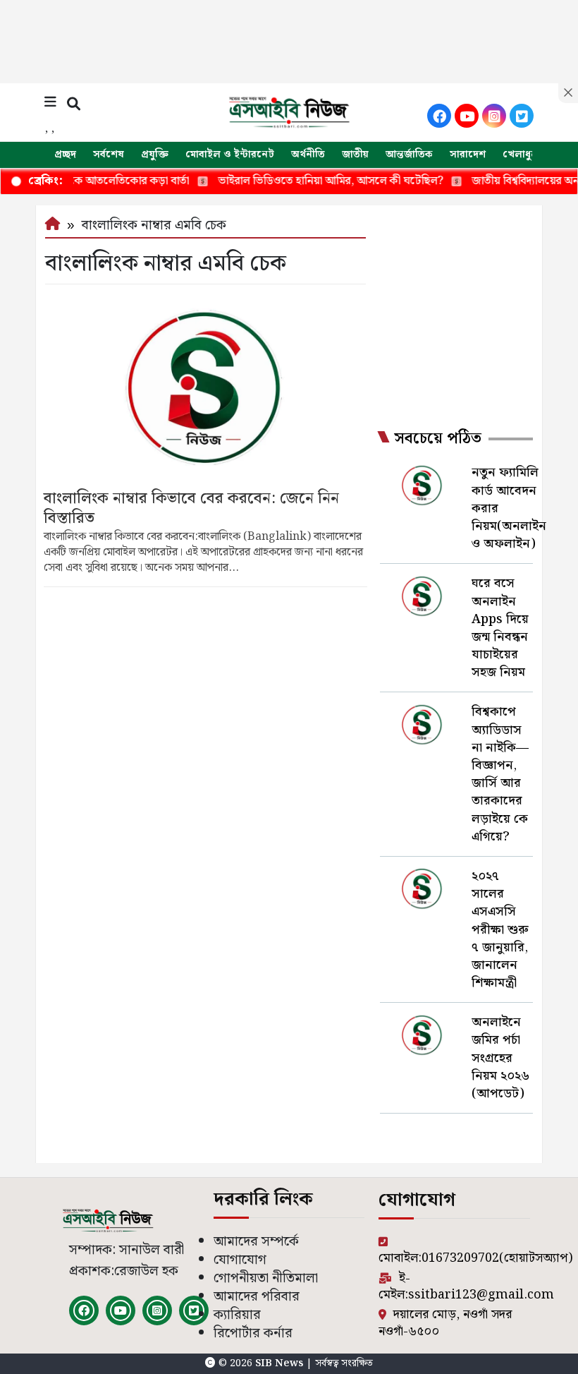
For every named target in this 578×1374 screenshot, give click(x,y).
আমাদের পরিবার (257, 1297)
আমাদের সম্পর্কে (256, 1242)
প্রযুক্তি (154, 154)
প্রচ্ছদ (65, 154)
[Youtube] (467, 116)
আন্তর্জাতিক (409, 154)
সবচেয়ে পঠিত (437, 439)
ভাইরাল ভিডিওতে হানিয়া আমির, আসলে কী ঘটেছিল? (304, 181)
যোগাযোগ (240, 1260)
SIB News (280, 1363)
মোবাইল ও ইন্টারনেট (229, 154)
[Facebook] (439, 116)
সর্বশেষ (108, 154)
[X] (522, 116)
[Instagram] (494, 116)
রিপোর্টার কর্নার (253, 1333)
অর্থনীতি (308, 154)
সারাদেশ (468, 154)
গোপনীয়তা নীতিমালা (266, 1278)
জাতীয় (355, 154)
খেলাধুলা (522, 154)
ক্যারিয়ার (237, 1315)
